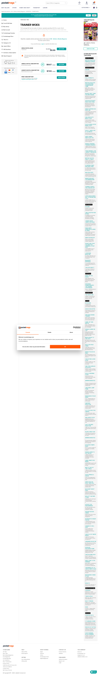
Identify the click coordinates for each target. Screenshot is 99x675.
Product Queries (62, 651)
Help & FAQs (24, 651)
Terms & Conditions (7, 666)
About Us (79, 651)
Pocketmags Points (44, 656)
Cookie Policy (6, 668)
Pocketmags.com (81, 653)
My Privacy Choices (7, 670)
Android (42, 653)
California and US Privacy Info (10, 665)
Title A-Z (5, 39)
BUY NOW (61, 48)
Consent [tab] (28, 332)
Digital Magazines (44, 658)
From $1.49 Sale (7, 23)
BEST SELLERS (5, 7)
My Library (6, 26)
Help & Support (7, 56)
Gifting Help (24, 661)
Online (41, 655)
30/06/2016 (28, 11)
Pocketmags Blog (7, 658)
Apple (41, 651)
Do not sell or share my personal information (34, 346)
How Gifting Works (26, 659)
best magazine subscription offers (29, 79)
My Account (6, 30)
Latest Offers (7, 46)
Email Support (25, 653)
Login (42, 44)
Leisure (45, 7)
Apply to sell (61, 661)
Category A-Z (7, 43)
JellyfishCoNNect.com (82, 656)
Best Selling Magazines (8, 655)
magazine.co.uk (81, 655)
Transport (36, 7)
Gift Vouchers (7, 49)
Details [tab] (49, 332)
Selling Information (63, 659)
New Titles (5, 653)
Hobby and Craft (24, 7)
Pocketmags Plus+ (8, 36)
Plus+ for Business (7, 661)
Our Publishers (6, 660)
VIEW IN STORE (90, 48)
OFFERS (14, 7)
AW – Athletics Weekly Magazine (18, 11)
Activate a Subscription (9, 52)
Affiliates (61, 653)
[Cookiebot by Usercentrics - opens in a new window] (74, 328)
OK (65, 346)
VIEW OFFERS (61, 77)
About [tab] (71, 332)
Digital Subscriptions (5, 11)
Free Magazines (6, 656)
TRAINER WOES (35, 11)
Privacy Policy (6, 663)
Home (5, 20)
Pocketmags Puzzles (9, 33)
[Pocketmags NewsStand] (8, 2)
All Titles (5, 651)
